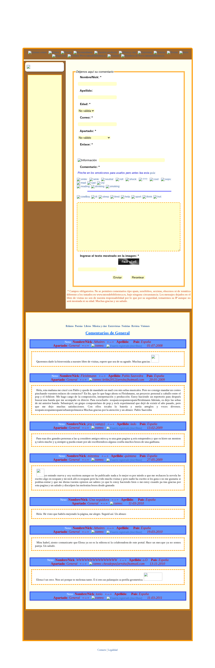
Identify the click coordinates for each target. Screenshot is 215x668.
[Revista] (172, 52)
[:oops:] (166, 179)
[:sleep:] (104, 197)
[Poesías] (66, 52)
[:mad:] (82, 183)
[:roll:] (120, 179)
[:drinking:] (98, 186)
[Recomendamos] (82, 52)
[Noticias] (159, 52)
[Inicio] (183, 52)
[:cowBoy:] (83, 197)
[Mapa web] (58, 55)
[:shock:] (131, 179)
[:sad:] (91, 183)
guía (152, 172)
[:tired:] (115, 197)
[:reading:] (83, 186)
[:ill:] (94, 197)
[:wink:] (94, 179)
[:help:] (126, 197)
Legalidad (113, 649)
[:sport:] (136, 197)
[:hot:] (157, 197)
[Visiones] (112, 55)
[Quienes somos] (37, 52)
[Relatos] (53, 52)
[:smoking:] (113, 186)
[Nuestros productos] (105, 52)
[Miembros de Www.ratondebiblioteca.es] (142, 55)
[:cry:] (101, 183)
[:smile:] (82, 179)
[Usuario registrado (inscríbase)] (124, 345)
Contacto (101, 649)
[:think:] (148, 197)
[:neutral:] (107, 179)
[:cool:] (154, 179)
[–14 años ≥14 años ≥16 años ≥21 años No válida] (86, 110)
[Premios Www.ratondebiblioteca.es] (86, 55)
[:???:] (143, 179)
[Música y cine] (127, 52)
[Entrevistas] (144, 52)
